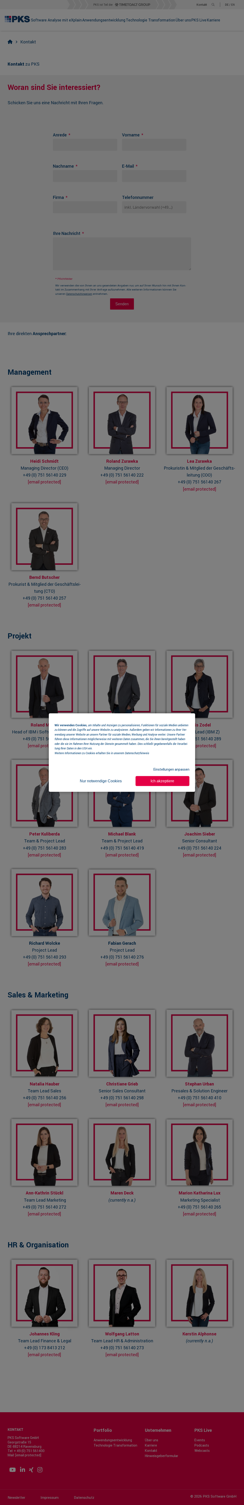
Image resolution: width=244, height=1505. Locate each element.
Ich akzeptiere (162, 781)
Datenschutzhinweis (137, 753)
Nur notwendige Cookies (101, 781)
